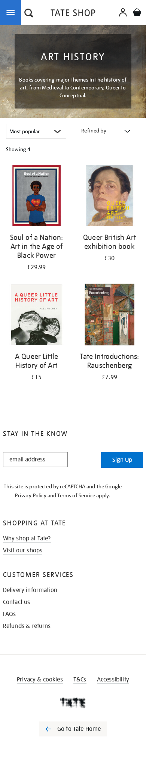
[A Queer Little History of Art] (36, 316)
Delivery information (30, 590)
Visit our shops (22, 550)
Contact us (16, 602)
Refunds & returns (27, 626)
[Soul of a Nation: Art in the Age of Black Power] (36, 197)
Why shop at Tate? (27, 538)
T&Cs (79, 679)
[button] (29, 14)
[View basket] (137, 13)
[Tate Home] (73, 703)
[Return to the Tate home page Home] (73, 14)
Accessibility (113, 679)
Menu (12, 12)
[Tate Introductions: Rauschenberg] (109, 316)
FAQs (9, 614)
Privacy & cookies (40, 679)
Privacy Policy (30, 495)
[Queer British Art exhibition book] (109, 197)
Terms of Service (76, 495)
